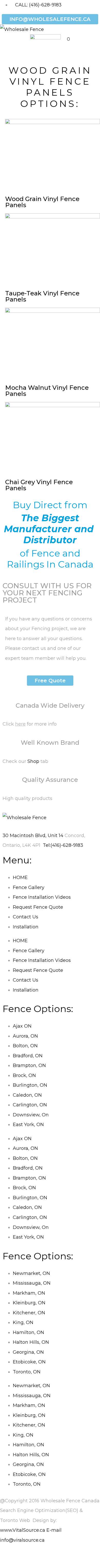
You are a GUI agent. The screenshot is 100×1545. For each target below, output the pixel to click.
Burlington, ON (30, 1085)
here (20, 724)
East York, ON (28, 1124)
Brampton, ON (29, 1065)
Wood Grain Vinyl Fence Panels (42, 202)
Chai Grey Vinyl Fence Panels (39, 485)
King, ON (23, 1322)
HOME (20, 877)
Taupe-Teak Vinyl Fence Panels (42, 296)
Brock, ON (24, 1075)
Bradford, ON (28, 1056)
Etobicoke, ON (29, 1362)
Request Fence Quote (38, 907)
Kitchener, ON (29, 1313)
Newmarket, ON (31, 1273)
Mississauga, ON (32, 1283)
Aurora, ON (25, 1036)
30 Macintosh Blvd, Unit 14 (33, 835)
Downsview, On (31, 1115)
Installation (25, 927)
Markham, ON (29, 1293)
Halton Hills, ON (31, 1342)
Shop (33, 761)
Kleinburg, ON (29, 1303)
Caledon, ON (27, 1095)
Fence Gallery (28, 887)
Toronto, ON (27, 1372)
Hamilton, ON (28, 1332)
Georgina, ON (28, 1352)
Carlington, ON (30, 1105)
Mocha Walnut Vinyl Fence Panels (47, 390)
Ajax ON (22, 1026)
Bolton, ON (25, 1046)
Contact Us (25, 917)
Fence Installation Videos (42, 897)
